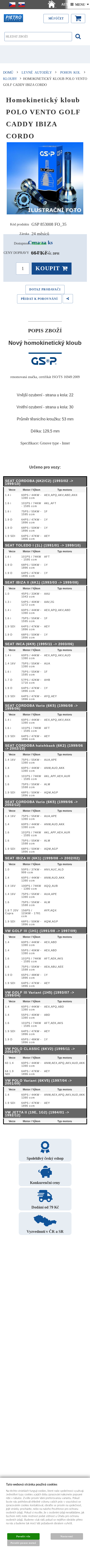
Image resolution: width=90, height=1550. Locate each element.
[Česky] (12, 4)
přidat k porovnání (39, 299)
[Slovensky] (21, 4)
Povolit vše (23, 1536)
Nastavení (66, 1536)
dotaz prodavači (45, 289)
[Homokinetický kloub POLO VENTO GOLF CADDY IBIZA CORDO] (45, 178)
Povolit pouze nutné (23, 1543)
